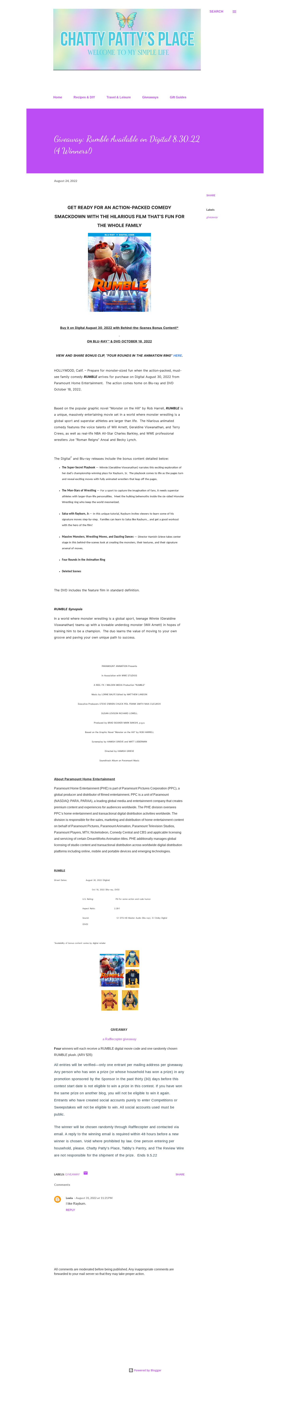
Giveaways (150, 97)
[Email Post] (85, 1174)
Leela (69, 1198)
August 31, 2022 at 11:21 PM (94, 1198)
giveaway (212, 217)
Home (57, 97)
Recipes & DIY (84, 97)
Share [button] (210, 195)
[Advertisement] (113, 1308)
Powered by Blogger (147, 1370)
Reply (70, 1210)
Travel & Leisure (119, 97)
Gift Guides (178, 97)
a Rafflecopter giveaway (119, 1039)
